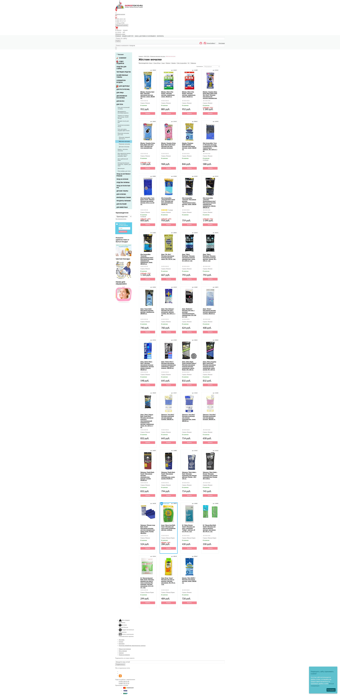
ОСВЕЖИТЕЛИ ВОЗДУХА (121, 81)
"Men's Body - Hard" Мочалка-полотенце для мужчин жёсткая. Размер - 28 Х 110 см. (189, 475)
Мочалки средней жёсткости (124, 138)
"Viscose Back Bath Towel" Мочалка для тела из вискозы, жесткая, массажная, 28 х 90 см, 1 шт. (209, 528)
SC (188, 63)
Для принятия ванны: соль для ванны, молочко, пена (124, 155)
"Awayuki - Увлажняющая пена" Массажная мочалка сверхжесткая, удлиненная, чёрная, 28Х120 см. (209, 202)
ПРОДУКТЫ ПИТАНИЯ (124, 201)
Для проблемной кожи (123, 159)
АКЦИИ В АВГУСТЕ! (128, 36)
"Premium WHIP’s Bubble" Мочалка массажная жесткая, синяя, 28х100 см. (189, 146)
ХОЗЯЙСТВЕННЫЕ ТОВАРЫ (122, 76)
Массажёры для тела (124, 171)
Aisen (150, 63)
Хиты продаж (123, 651)
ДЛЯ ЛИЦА (120, 92)
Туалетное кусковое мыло (123, 126)
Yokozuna (193, 63)
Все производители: (121, 219)
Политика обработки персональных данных (132, 645)
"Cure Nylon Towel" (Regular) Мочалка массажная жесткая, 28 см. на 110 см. (147, 201)
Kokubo (174, 63)
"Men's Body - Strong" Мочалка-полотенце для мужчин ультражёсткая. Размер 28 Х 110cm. (210, 475)
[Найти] (116, 48)
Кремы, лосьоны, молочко (123, 150)
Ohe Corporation (182, 63)
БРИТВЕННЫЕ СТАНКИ (124, 197)
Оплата (121, 642)
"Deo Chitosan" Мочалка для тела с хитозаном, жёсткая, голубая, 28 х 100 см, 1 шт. (168, 312)
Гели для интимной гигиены (123, 108)
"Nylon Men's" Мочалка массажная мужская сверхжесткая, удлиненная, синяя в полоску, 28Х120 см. (168, 365)
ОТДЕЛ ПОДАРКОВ (120, 62)
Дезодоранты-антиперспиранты (123, 112)
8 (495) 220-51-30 (124, 681)
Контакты (121, 643)
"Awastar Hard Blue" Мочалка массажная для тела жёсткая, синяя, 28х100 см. (147, 95)
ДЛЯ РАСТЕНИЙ (121, 204)
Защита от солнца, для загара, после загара (123, 117)
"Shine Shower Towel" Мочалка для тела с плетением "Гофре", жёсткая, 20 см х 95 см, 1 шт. (188, 528)
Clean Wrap (157, 63)
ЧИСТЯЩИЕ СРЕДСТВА (124, 72)
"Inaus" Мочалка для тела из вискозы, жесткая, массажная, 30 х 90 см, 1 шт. (168, 581)
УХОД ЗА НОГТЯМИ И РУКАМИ (123, 175)
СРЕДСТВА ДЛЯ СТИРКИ (121, 68)
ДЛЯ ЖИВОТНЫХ (122, 207)
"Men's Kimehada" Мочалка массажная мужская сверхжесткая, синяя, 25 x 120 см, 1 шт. (188, 258)
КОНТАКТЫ (160, 36)
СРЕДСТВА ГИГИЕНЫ (123, 182)
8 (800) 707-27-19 (124, 683)
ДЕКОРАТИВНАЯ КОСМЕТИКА (122, 97)
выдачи (120, 14)
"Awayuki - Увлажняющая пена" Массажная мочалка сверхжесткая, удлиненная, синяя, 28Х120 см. (146, 259)
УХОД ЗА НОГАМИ (122, 179)
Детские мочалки (124, 146)
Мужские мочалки (124, 144)
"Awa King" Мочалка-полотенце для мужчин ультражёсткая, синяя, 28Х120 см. (189, 418)
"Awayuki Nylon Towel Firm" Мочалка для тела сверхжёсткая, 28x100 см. (168, 201)
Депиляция (121, 168)
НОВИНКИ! (122, 58)
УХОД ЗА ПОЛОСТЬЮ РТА (123, 187)
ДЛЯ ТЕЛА (120, 104)
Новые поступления (125, 649)
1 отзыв (171, 210)
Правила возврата (124, 655)
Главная (121, 653)
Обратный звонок (122, 25)
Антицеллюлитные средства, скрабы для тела (124, 164)
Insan (163, 63)
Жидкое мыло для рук (123, 121)
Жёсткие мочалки (124, 141)
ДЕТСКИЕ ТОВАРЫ (122, 191)
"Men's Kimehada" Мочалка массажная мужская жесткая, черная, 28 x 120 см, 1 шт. (209, 258)
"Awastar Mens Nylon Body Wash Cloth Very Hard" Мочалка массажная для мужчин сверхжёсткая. (210, 95)
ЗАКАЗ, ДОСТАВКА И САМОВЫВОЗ (145, 36)
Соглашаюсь (331, 690)
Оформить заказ (120, 34)
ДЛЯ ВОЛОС (120, 101)
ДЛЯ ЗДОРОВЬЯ (124, 86)
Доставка (121, 640)
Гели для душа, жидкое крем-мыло (123, 130)
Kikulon (168, 63)
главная (118, 36)
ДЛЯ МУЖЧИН (121, 194)
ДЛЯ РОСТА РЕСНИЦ (123, 89)
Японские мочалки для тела (123, 134)
